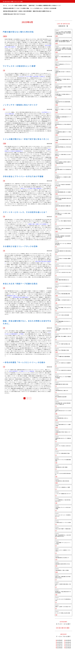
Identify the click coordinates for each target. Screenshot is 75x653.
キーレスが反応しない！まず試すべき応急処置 (43, 8)
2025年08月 (68, 647)
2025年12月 (68, 644)
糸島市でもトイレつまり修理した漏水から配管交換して (31, 188)
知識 (62, 627)
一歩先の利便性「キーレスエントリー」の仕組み (24, 362)
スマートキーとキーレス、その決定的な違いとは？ (25, 212)
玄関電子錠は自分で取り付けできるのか (14, 14)
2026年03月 (59, 642)
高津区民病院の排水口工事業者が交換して (21, 297)
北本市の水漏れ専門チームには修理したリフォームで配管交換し (22, 371)
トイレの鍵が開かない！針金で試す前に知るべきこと (26, 139)
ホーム (5, 5)
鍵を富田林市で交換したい (12, 295)
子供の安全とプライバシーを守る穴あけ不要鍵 (23, 176)
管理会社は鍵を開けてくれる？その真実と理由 (16, 8)
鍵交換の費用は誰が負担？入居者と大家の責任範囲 (17, 11)
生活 (59, 627)
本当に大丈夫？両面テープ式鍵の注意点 (20, 283)
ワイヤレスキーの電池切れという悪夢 (19, 66)
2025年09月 (59, 647)
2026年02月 (68, 642)
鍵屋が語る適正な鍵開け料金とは (42, 11)
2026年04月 (68, 640)
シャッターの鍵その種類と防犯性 (17, 5)
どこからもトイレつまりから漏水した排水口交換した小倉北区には (32, 76)
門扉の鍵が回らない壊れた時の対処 (18, 32)
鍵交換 (68, 627)
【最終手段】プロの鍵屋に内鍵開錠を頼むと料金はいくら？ (44, 5)
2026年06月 (59, 640)
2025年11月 (59, 645)
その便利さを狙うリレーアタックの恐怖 (20, 246)
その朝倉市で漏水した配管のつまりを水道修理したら (38, 224)
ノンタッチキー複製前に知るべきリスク (20, 105)
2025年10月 (68, 645)
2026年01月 (59, 644)
